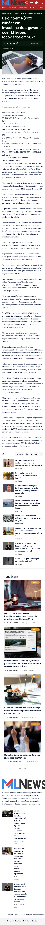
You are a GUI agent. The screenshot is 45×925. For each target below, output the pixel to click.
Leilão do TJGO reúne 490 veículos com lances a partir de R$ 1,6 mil (28, 518)
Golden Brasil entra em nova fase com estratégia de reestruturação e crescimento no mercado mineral (27, 547)
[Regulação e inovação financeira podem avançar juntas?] (8, 476)
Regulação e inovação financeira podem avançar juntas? (26, 475)
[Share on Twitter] (7, 43)
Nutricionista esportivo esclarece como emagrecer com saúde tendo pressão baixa (28, 463)
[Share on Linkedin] (10, 43)
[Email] (36, 454)
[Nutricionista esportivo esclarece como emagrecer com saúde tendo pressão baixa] (8, 463)
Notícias (18, 468)
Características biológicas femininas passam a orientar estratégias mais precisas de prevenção (27, 489)
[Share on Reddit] (13, 43)
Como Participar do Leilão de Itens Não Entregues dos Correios (22, 756)
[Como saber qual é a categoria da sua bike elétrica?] (8, 561)
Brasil (35, 582)
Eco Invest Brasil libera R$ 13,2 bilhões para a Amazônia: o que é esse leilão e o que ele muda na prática (22, 663)
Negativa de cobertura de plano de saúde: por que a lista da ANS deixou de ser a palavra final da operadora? (19, 861)
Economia (19, 524)
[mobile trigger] (41, 3)
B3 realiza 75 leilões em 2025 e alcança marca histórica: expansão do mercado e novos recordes (22, 710)
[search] (27, 2)
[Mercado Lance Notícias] (13, 3)
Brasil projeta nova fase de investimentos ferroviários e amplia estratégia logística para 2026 (20, 616)
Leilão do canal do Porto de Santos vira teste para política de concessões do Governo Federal (27, 504)
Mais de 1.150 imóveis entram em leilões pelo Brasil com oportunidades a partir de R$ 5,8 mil (28, 532)
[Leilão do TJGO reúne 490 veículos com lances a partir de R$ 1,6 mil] (8, 518)
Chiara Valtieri (13, 623)
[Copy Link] (16, 43)
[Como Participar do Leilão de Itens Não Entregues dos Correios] (22, 736)
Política (18, 511)
